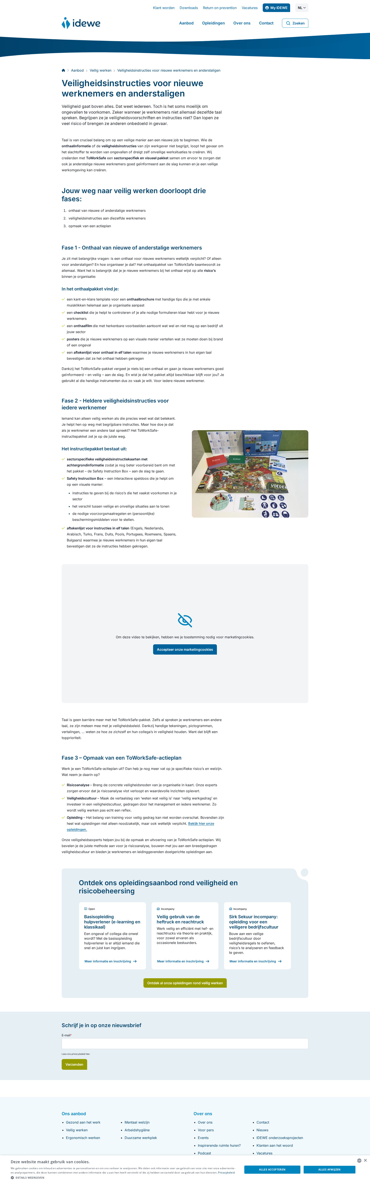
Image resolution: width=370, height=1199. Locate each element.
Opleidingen (213, 23)
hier (88, 1054)
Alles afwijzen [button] (329, 1169)
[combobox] (359, 1160)
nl (300, 8)
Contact (266, 23)
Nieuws (262, 1130)
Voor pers (206, 1130)
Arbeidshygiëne (137, 1130)
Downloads (189, 8)
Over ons (242, 23)
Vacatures (250, 8)
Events (203, 1138)
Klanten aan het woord (275, 1145)
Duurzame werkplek (141, 1138)
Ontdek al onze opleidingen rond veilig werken (185, 983)
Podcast (204, 1153)
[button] (123, 1178)
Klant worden (164, 8)
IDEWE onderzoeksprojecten (280, 1138)
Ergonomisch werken (83, 1138)
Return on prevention (220, 8)
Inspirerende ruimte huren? (219, 1145)
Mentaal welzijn (137, 1122)
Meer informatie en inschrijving (108, 961)
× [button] (365, 1160)
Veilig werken (77, 1130)
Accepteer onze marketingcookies (185, 649)
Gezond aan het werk (83, 1122)
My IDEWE (280, 9)
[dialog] (185, 1177)
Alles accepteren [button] (272, 1169)
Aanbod (186, 23)
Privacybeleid (226, 1172)
